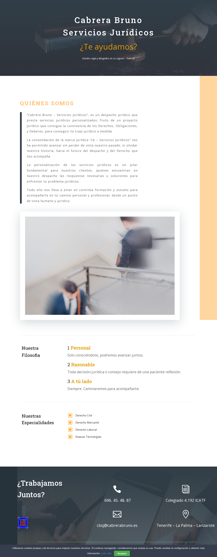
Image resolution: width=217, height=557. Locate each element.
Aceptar (121, 553)
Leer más (106, 553)
